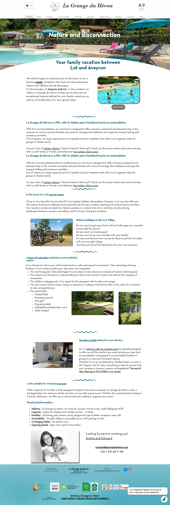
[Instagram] (129, 469)
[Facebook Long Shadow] (125, 469)
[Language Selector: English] (28, 5)
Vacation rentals (88, 340)
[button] (130, 17)
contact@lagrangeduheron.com (107, 471)
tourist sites (57, 201)
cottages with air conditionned (101, 349)
